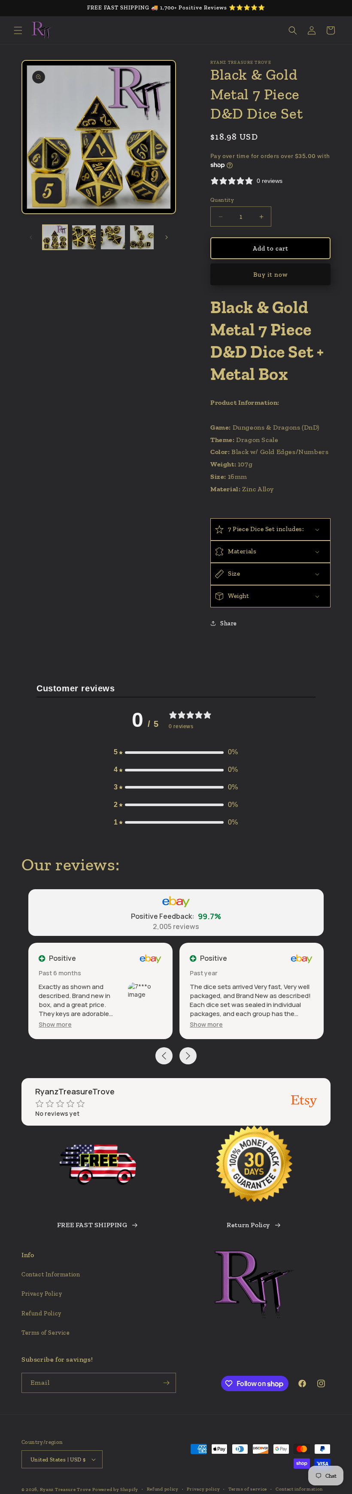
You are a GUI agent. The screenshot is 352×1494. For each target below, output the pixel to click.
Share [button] (228, 623)
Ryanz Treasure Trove (65, 1489)
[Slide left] (30, 237)
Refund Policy (41, 1313)
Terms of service (247, 1489)
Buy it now (270, 274)
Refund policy (163, 1489)
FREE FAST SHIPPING (92, 1225)
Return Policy (248, 1225)
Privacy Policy (41, 1293)
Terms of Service (45, 1332)
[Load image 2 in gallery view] (84, 237)
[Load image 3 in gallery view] (112, 237)
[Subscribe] (166, 1383)
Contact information (299, 1489)
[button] (18, 30)
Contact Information (50, 1274)
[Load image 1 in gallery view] (54, 237)
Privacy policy (203, 1489)
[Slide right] (166, 237)
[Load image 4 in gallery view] (142, 237)
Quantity (222, 200)
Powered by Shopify (115, 1489)
